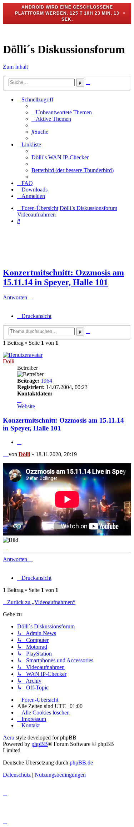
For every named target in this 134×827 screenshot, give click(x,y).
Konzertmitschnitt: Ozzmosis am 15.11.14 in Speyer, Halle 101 (63, 277)
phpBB (39, 744)
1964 (46, 381)
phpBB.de (81, 762)
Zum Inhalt (15, 67)
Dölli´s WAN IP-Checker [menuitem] (60, 157)
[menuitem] (61, 112)
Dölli (8, 361)
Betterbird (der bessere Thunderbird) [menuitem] (72, 170)
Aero (8, 737)
